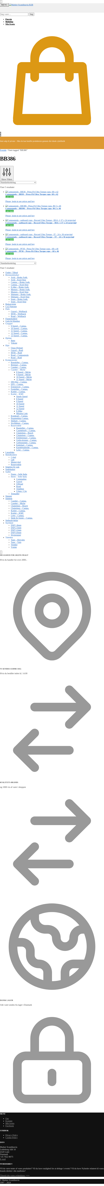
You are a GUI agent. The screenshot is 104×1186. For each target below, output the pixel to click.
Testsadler (15, 494)
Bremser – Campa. (19, 365)
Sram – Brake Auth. (19, 299)
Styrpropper (16, 535)
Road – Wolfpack (18, 316)
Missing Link (22, 413)
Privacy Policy (11, 1135)
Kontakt (8, 1121)
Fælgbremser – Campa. (26, 438)
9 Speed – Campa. (19, 326)
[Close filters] (1, 552)
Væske (14, 547)
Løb (12, 460)
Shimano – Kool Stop (20, 297)
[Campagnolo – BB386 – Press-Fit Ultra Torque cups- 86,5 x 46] (54, 206)
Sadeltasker (10, 469)
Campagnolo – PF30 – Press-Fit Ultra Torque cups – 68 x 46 (32, 251)
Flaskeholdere (11, 319)
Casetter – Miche (18, 503)
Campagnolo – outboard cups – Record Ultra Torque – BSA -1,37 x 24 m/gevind (40, 223)
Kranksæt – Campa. (19, 416)
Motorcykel (16, 462)
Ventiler (14, 545)
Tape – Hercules (18, 540)
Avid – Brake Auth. (19, 277)
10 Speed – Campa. (19, 328)
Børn (13, 340)
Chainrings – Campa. (25, 435)
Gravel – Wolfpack (19, 311)
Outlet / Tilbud (11, 272)
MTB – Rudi (16, 353)
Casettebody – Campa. (26, 430)
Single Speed (21, 396)
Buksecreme (10, 304)
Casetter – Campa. (19, 367)
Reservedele (16, 464)
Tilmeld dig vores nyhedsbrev (12, 1175)
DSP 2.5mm (16, 528)
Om (7, 1118)
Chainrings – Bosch (24, 433)
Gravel (19, 481)
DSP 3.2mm (16, 530)
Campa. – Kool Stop (19, 285)
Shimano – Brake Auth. (21, 294)
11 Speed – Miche (24, 379)
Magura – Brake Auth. (20, 289)
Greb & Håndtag (12, 321)
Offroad (19, 484)
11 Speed (20, 406)
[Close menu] (1, 1)
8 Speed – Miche (23, 372)
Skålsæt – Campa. (18, 421)
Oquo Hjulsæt (17, 348)
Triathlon (20, 489)
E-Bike (19, 411)
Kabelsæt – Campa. (24, 445)
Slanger (8, 496)
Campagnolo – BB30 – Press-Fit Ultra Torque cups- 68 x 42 (31, 194)
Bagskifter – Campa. (19, 362)
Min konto (9, 1123)
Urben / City (21, 491)
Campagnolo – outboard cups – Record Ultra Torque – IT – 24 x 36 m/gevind (39, 237)
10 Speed (20, 404)
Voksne (14, 343)
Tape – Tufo (16, 542)
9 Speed (19, 401)
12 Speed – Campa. (19, 333)
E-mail (3, 1159)
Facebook (9, 1126)
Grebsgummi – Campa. (26, 443)
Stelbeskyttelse (11, 520)
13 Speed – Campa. (19, 336)
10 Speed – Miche (24, 377)
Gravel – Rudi (17, 350)
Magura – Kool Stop (19, 292)
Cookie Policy (11, 1137)
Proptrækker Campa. (20, 418)
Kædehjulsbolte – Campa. (27, 447)
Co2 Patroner (11, 306)
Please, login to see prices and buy (20, 201)
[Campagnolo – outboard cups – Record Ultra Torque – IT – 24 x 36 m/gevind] (54, 234)
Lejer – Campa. (23, 450)
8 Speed (19, 399)
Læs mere (9, 197)
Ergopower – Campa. (20, 387)
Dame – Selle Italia (19, 474)
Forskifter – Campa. (19, 389)
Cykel (13, 457)
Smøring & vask (12, 467)
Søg (31, 14)
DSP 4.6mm (16, 532)
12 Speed (20, 408)
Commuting (21, 479)
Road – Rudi (16, 357)
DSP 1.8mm (16, 525)
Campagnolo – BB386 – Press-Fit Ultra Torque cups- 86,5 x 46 (33, 208)
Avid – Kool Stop (18, 280)
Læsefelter (9, 452)
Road (18, 486)
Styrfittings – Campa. (20, 423)
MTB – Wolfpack (18, 314)
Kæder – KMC (17, 513)
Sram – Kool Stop (18, 302)
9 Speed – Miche (23, 374)
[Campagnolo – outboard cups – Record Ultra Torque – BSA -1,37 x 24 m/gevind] (54, 220)
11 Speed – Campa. (19, 331)
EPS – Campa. (17, 384)
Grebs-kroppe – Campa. (26, 440)
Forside (3, 150)
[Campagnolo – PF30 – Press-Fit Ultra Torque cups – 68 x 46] (54, 249)
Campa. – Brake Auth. (20, 282)
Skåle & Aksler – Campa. (22, 518)
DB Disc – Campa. (19, 382)
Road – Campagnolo (20, 355)
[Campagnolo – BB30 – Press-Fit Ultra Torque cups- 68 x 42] (54, 192)
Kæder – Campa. (18, 391)
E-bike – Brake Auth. (20, 287)
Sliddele (8, 498)
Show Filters (6, 179)
